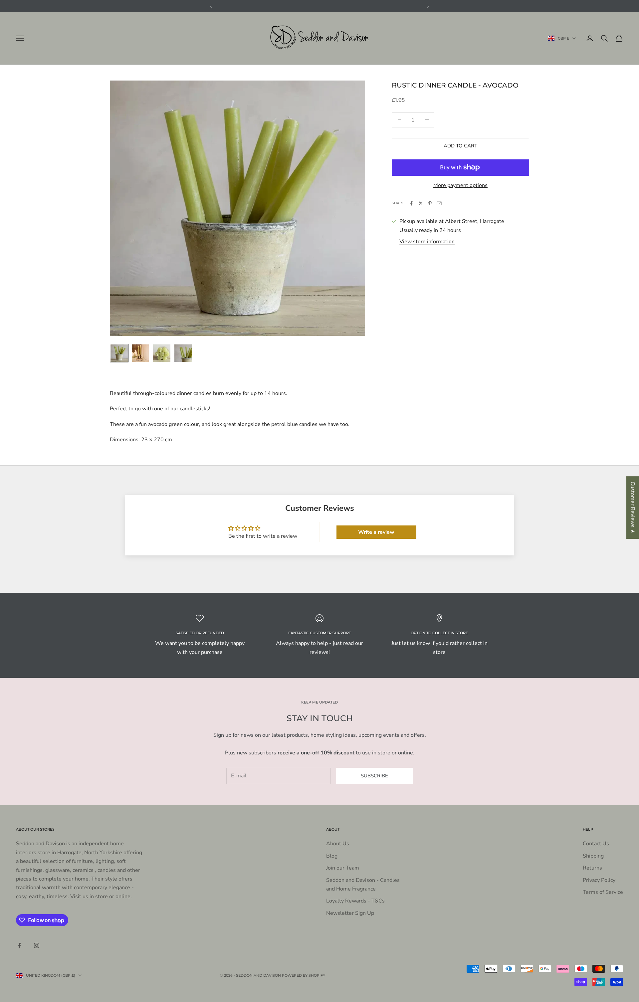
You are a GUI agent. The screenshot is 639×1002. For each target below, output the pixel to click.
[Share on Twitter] (420, 203)
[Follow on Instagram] (36, 945)
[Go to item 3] (161, 353)
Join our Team (342, 868)
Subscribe (374, 775)
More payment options (460, 185)
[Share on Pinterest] (430, 203)
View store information (427, 241)
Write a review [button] (376, 532)
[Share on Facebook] (411, 203)
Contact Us (596, 843)
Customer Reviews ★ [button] (632, 507)
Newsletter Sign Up (350, 913)
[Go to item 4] (183, 353)
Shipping (593, 856)
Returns (592, 868)
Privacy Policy (599, 880)
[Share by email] (439, 203)
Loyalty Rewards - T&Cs (355, 900)
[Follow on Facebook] (19, 945)
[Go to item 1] (119, 353)
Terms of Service (603, 892)
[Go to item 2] (140, 353)
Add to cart (460, 145)
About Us (337, 843)
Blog (331, 856)
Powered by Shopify (303, 975)
